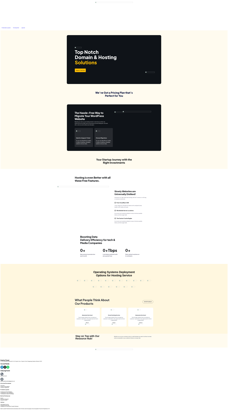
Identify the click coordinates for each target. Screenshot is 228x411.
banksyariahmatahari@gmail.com (7, 381)
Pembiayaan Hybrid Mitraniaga (7, 393)
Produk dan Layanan (6, 27)
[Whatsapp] (7, 367)
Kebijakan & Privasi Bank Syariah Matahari (9, 406)
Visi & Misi (2, 385)
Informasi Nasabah (4, 399)
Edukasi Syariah (3, 400)
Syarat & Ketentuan (4, 405)
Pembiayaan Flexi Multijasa (6, 391)
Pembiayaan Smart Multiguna (6, 392)
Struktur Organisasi (4, 387)
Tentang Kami (16, 27)
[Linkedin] (1, 367)
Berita (1, 398)
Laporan (23, 27)
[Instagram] (4, 367)
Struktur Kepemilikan (5, 386)
